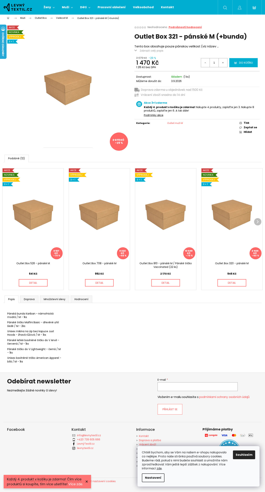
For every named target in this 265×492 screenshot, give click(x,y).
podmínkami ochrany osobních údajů (224, 397)
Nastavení (153, 478)
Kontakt (144, 436)
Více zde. (75, 484)
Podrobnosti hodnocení (185, 27)
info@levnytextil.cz (89, 435)
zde (159, 468)
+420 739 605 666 (88, 439)
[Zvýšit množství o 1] (223, 62)
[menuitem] (49, 7)
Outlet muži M (175, 123)
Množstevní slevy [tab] (54, 299)
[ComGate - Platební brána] (229, 435)
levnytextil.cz (85, 448)
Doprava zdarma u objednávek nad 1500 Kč (172, 90)
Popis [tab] (11, 299)
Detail (33, 283)
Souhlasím (244, 455)
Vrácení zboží (147, 444)
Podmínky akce (153, 115)
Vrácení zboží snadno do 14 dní (163, 95)
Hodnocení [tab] (81, 299)
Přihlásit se (169, 409)
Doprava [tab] (29, 299)
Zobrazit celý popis (151, 50)
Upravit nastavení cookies (99, 481)
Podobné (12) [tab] (16, 158)
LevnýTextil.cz (86, 444)
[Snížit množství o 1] (205, 62)
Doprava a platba (150, 440)
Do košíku (246, 63)
